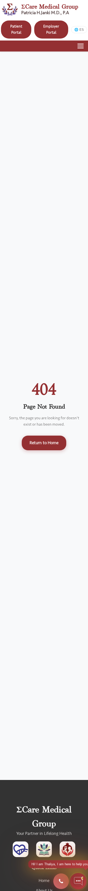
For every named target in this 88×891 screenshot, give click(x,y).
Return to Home (44, 442)
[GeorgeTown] (44, 850)
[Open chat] (78, 881)
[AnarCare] (67, 850)
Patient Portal (16, 29)
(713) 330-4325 (61, 881)
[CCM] (20, 850)
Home (44, 880)
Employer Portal (51, 29)
